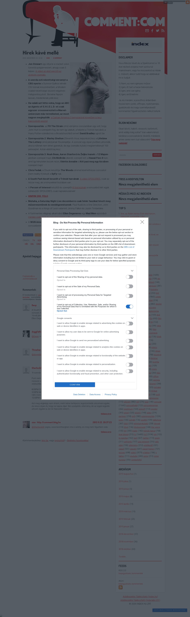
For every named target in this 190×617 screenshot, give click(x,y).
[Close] (143, 223)
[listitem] (95, 270)
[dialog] (95, 308)
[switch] (129, 277)
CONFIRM (75, 385)
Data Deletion (79, 394)
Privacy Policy (111, 394)
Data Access (95, 394)
